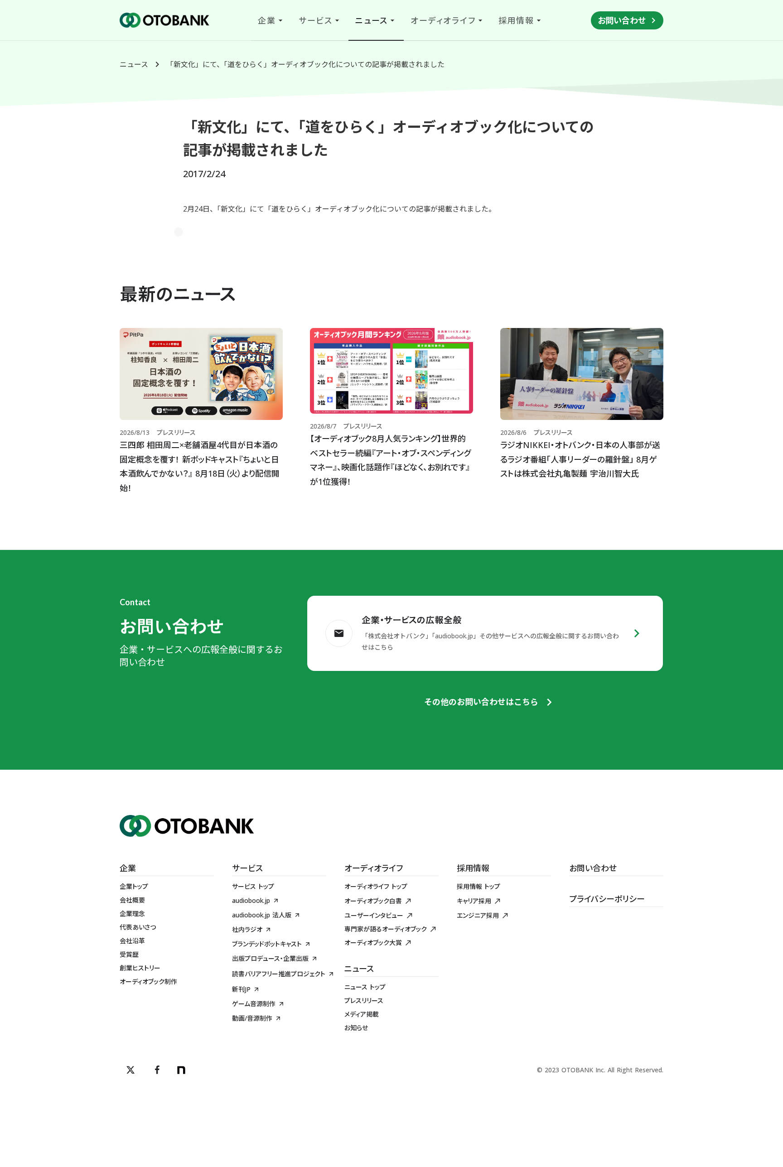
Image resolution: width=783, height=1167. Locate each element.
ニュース (134, 64)
